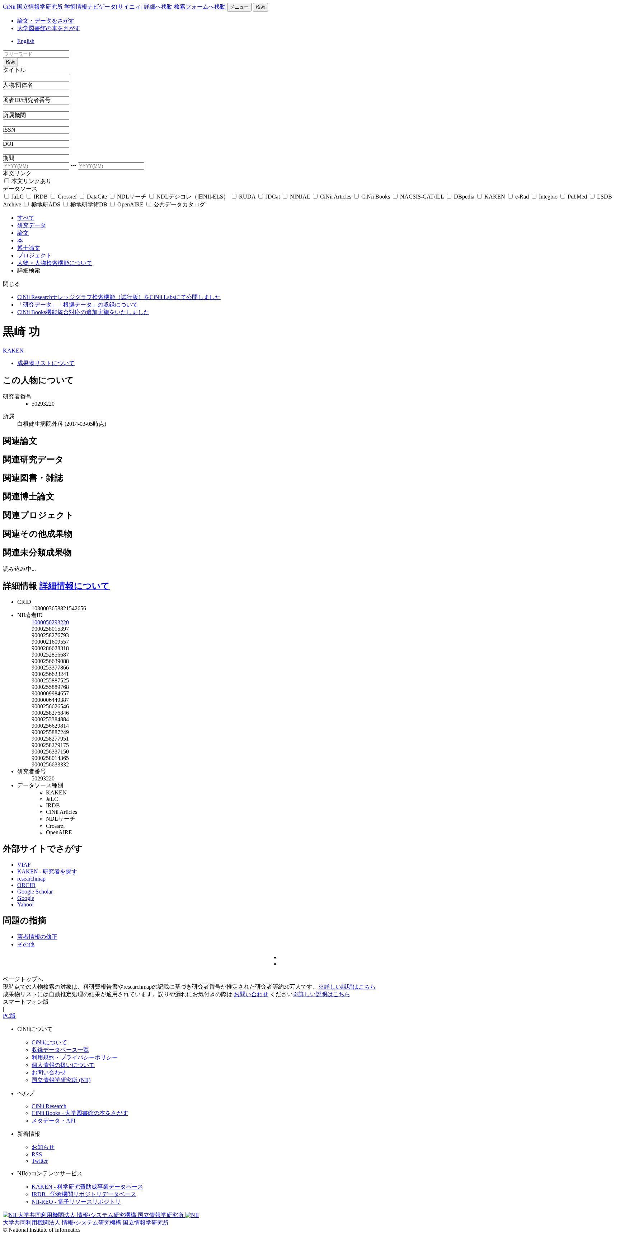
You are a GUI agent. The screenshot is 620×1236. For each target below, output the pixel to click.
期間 (8, 158)
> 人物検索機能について (61, 263)
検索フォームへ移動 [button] (200, 7)
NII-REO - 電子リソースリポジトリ (76, 1202)
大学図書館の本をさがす (48, 28)
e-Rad (522, 196)
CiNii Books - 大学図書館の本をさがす (80, 1113)
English (25, 41)
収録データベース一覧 (60, 1050)
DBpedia (464, 196)
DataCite (96, 196)
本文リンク (17, 173)
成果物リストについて (46, 363)
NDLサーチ (132, 196)
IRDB (40, 196)
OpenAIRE (130, 204)
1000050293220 (50, 622)
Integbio (548, 196)
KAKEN (495, 196)
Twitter (40, 1161)
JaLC (17, 196)
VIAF (24, 865)
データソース (20, 189)
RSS (37, 1154)
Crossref (67, 196)
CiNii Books (375, 196)
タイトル (14, 70)
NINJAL (299, 196)
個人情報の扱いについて (63, 1065)
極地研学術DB (89, 204)
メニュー (239, 7)
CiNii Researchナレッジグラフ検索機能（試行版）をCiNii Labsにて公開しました (119, 297)
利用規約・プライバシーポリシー (75, 1057)
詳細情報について (74, 586)
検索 (260, 7)
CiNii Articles (336, 196)
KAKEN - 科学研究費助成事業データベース (87, 1187)
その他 (25, 944)
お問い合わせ (251, 994)
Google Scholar (35, 891)
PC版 (9, 1016)
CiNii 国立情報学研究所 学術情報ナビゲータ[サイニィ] (72, 7)
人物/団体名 (18, 85)
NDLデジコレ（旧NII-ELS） (192, 196)
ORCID (26, 885)
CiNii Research (49, 1106)
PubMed (577, 196)
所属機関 (14, 115)
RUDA (247, 196)
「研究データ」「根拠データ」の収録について (77, 305)
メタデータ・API (53, 1121)
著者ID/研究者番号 (27, 100)
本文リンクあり (31, 181)
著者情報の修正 (37, 937)
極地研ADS (46, 204)
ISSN (9, 130)
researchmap (31, 879)
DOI (8, 144)
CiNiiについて (49, 1042)
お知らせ (43, 1147)
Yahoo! (25, 904)
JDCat (272, 196)
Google (25, 898)
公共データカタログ (178, 204)
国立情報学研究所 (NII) (61, 1080)
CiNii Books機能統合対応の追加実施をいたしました (83, 312)
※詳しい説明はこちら (347, 987)
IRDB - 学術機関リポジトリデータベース (84, 1194)
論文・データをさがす (46, 21)
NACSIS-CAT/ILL (422, 196)
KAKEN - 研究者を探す (47, 871)
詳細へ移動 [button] (158, 7)
